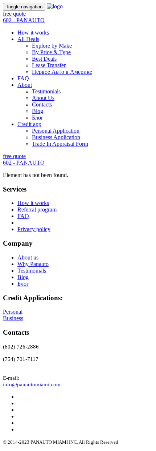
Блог (38, 117)
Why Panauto (33, 264)
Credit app (29, 124)
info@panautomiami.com (32, 384)
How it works (33, 32)
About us (27, 257)
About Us (43, 98)
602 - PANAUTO (24, 20)
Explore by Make (52, 46)
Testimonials (46, 91)
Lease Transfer (49, 65)
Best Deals (44, 59)
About (24, 85)
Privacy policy (33, 229)
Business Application (56, 137)
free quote (14, 14)
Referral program (37, 209)
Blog (37, 111)
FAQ (23, 78)
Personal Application (55, 131)
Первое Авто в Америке (62, 72)
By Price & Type (51, 52)
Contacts (42, 104)
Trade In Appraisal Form (60, 144)
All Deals (28, 39)
